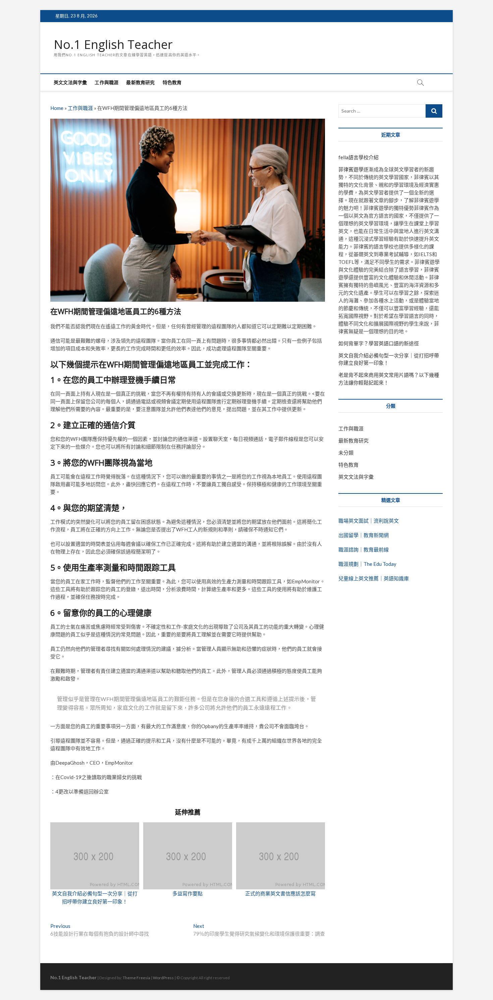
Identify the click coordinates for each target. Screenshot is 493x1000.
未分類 (345, 453)
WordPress (163, 977)
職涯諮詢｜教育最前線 (363, 549)
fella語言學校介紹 (358, 157)
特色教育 (172, 82)
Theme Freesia (136, 977)
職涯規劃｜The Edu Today (367, 564)
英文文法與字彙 (70, 82)
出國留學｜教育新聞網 (363, 535)
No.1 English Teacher (113, 44)
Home (56, 108)
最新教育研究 (140, 82)
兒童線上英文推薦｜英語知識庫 (373, 578)
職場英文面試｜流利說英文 (368, 521)
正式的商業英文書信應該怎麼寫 (280, 893)
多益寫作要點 (187, 893)
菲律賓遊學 (351, 169)
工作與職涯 (106, 82)
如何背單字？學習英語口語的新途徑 (378, 343)
